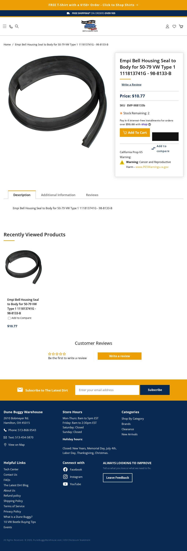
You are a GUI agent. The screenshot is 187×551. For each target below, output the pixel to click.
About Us (9, 490)
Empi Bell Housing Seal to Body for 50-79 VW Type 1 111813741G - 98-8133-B (23, 306)
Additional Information (58, 195)
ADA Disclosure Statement (76, 540)
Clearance (128, 429)
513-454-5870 (24, 437)
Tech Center (11, 469)
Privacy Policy (12, 511)
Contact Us (10, 474)
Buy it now (165, 137)
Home (7, 44)
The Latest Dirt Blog (16, 485)
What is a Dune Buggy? (18, 517)
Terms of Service (14, 506)
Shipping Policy (13, 501)
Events (8, 527)
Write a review (119, 356)
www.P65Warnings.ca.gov (152, 167)
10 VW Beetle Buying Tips (20, 522)
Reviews (92, 195)
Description (21, 195)
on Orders (93, 13)
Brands (126, 424)
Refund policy (12, 495)
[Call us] (11, 26)
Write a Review (131, 84)
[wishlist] (174, 26)
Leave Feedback (117, 478)
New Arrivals (130, 434)
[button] (5, 26)
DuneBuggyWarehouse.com (47, 540)
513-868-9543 (27, 430)
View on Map (16, 444)
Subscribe (155, 390)
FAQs (7, 480)
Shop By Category (133, 418)
